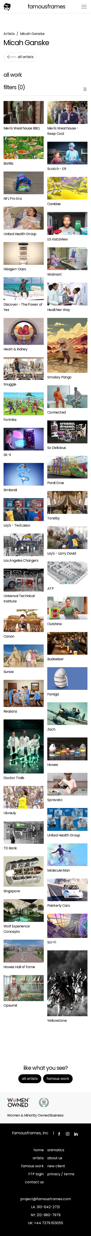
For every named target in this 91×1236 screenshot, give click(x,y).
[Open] (85, 88)
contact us (34, 1182)
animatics (55, 1150)
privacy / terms (60, 1174)
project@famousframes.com (45, 1199)
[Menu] (84, 6)
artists (38, 1158)
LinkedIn (76, 1134)
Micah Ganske (32, 33)
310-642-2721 (48, 1207)
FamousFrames (46, 6)
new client (56, 1166)
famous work (32, 1166)
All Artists (26, 56)
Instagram (67, 1134)
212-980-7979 (49, 1215)
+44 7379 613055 (48, 1223)
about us (54, 1158)
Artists (9, 33)
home (39, 1150)
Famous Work (58, 1078)
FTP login (36, 1174)
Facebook (59, 1134)
